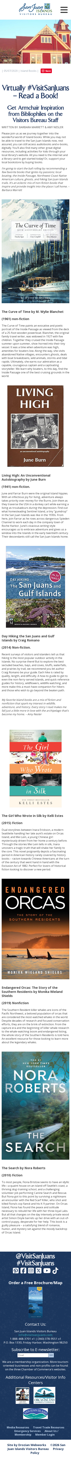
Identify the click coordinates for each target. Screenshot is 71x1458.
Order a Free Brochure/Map (35, 1282)
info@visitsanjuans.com (35, 1335)
